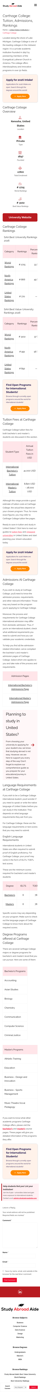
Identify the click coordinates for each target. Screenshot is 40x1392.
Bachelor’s (9, 895)
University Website (20, 217)
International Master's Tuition (12, 487)
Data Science (20, 1330)
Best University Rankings (20, 1381)
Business (20, 1323)
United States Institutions (19, 30)
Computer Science (20, 1326)
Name (6, 1252)
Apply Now (21, 96)
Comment (7, 1220)
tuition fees (17, 532)
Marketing (20, 1337)
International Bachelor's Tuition (12, 470)
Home (5, 30)
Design (20, 1334)
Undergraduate (20, 1352)
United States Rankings (9, 296)
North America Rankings (9, 279)
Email (5, 1262)
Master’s (10, 904)
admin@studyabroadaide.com (25, 1198)
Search (33, 1387)
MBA (20, 1359)
